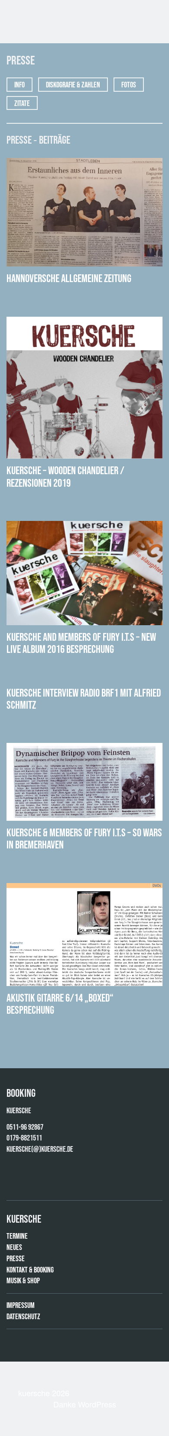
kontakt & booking (30, 1270)
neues (14, 1247)
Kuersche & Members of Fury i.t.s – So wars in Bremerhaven (84, 839)
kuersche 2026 (43, 1392)
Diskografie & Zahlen (73, 85)
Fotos (128, 85)
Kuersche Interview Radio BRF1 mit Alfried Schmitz (83, 699)
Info (19, 85)
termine (17, 1236)
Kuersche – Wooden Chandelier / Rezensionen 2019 (65, 477)
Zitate (22, 103)
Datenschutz (23, 1316)
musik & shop (23, 1280)
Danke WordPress (84, 1404)
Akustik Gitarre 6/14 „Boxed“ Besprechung (60, 1004)
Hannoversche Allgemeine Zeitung (68, 279)
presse (15, 1258)
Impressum (20, 1305)
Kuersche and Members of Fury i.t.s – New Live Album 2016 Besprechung (81, 643)
